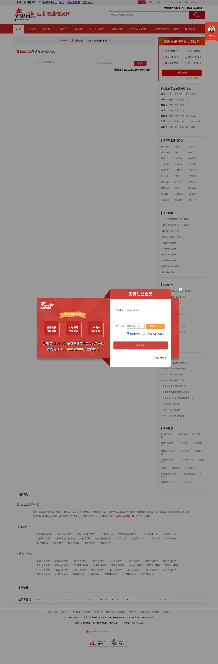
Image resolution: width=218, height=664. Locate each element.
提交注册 (140, 345)
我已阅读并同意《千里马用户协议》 (147, 334)
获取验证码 (155, 326)
